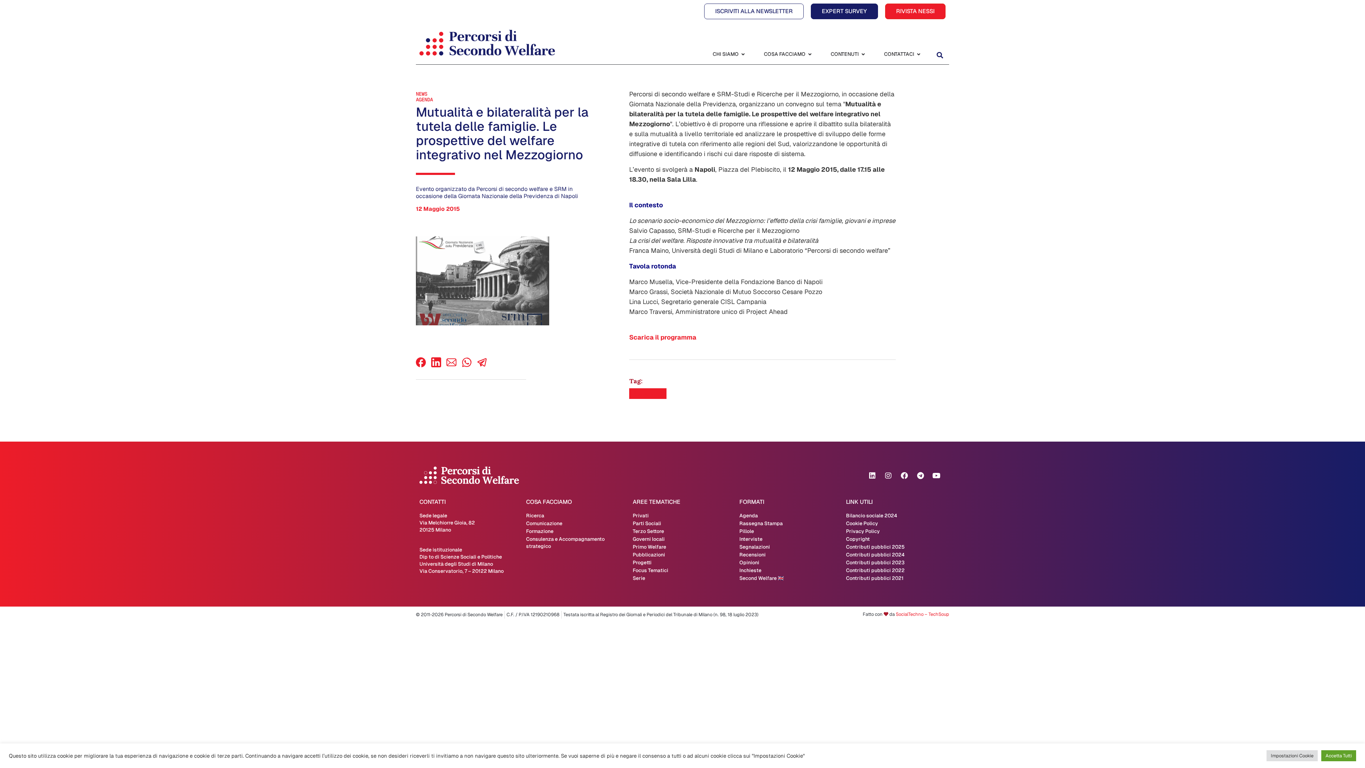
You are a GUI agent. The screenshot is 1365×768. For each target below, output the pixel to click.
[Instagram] (888, 476)
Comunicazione (544, 523)
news (421, 94)
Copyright (858, 539)
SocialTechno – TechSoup (922, 614)
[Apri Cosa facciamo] (809, 54)
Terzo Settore (648, 531)
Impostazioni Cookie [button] (1292, 756)
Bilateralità (648, 394)
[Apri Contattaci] (918, 54)
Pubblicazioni (649, 554)
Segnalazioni (754, 547)
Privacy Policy (863, 531)
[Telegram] (920, 476)
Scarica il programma (662, 337)
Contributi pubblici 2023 (875, 562)
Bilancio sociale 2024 (871, 515)
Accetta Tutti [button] (1339, 756)
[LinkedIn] (436, 365)
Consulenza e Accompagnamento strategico (565, 542)
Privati (641, 515)
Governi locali (649, 539)
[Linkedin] (872, 476)
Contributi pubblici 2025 (875, 547)
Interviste (750, 539)
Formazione (539, 531)
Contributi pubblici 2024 (875, 554)
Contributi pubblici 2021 (875, 578)
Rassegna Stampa (761, 523)
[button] (940, 55)
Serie (639, 578)
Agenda (424, 99)
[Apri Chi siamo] (742, 54)
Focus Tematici (650, 570)
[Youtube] (936, 476)
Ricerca (535, 515)
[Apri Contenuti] (863, 54)
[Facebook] (421, 365)
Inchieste (750, 570)
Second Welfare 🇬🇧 (761, 578)
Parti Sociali (647, 523)
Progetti (642, 562)
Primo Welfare (649, 547)
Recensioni (752, 554)
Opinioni (749, 562)
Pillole (746, 531)
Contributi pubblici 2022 (875, 570)
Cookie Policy (862, 523)
